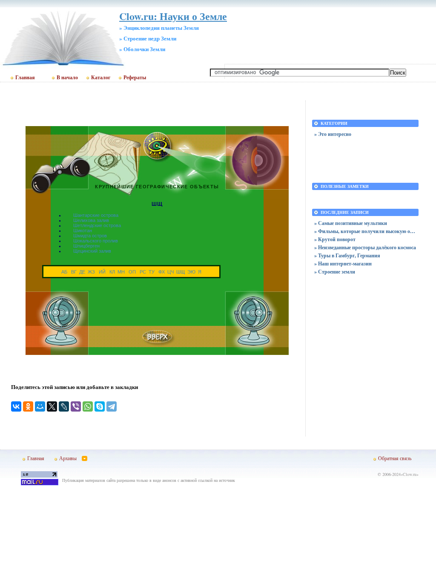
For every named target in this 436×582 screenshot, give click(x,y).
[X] (52, 406)
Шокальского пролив (95, 240)
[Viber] (76, 406)
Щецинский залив (92, 251)
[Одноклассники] (28, 406)
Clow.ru (409, 474)
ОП (132, 271)
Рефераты (134, 78)
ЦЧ (170, 271)
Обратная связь (394, 458)
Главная (25, 78)
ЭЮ (191, 271)
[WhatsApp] (88, 406)
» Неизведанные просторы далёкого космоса (365, 247)
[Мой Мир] (40, 406)
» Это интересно (332, 134)
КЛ (112, 271)
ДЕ (82, 271)
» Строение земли (334, 271)
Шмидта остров (90, 235)
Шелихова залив (91, 220)
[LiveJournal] (64, 406)
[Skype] (100, 406)
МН (121, 271)
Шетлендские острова (97, 225)
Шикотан (82, 230)
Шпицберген (86, 245)
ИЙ (102, 271)
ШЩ (180, 271)
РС (143, 271)
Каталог (100, 78)
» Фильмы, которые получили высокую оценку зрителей (365, 231)
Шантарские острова (95, 215)
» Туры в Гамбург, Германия (347, 255)
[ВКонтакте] (16, 406)
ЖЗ (91, 271)
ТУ (152, 271)
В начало (67, 78)
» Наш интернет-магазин (343, 263)
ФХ (161, 271)
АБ (64, 271)
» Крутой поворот (335, 239)
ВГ (74, 271)
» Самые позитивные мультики (350, 223)
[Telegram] (111, 406)
